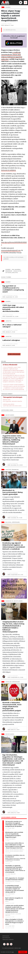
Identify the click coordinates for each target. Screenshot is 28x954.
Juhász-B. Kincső (9, 913)
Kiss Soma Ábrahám (10, 874)
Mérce (7, 901)
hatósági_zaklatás (11, 272)
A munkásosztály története (12, 881)
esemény (8, 269)
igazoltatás (17, 271)
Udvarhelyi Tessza (6, 23)
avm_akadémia (16, 269)
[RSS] (11, 944)
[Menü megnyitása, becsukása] (25, 2)
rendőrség (8, 271)
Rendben (22, 952)
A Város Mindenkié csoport (10, 295)
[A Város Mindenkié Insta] (8, 944)
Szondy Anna (8, 861)
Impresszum (5, 936)
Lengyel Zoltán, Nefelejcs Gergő (14, 849)
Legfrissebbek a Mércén (8, 817)
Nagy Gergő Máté (9, 893)
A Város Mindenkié (13, 463)
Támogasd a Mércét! (8, 939)
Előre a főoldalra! (14, 354)
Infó (13, 952)
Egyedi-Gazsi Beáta (10, 839)
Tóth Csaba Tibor (9, 828)
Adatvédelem (6, 937)
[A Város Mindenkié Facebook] (4, 944)
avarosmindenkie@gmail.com (11, 250)
